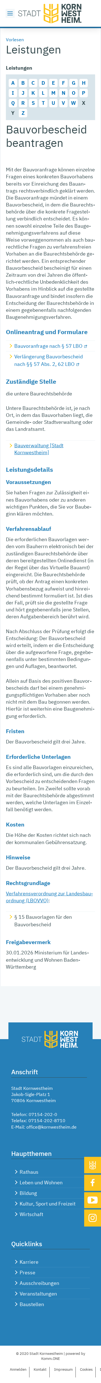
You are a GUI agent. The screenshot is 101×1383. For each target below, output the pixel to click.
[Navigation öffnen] (10, 13)
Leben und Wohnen (41, 1182)
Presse (27, 1272)
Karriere (29, 1262)
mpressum (63, 1369)
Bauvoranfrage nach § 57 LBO (48, 346)
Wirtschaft (31, 1214)
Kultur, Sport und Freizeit (47, 1203)
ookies (86, 1369)
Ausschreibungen (39, 1283)
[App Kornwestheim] (92, 1165)
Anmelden (18, 1369)
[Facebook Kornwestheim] (92, 1183)
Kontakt (40, 1369)
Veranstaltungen (38, 1293)
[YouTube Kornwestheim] (92, 1200)
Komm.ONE (50, 1358)
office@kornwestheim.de (51, 1127)
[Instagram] (92, 1218)
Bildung (28, 1193)
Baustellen (32, 1304)
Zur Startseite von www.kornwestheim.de (50, 13)
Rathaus (29, 1172)
